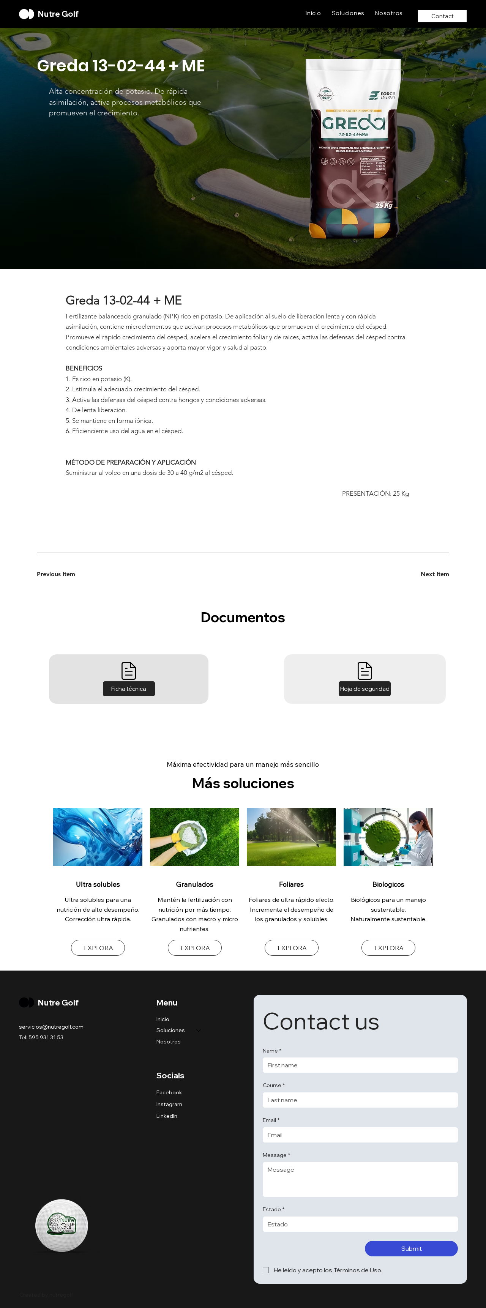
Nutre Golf (58, 14)
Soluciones (170, 1030)
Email (271, 1120)
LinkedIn (166, 1116)
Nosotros (168, 1041)
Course (274, 1085)
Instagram (169, 1104)
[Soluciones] (198, 1030)
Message (276, 1155)
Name (272, 1050)
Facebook (169, 1092)
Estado (273, 1209)
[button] (129, 689)
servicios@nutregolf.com (51, 1026)
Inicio (162, 1019)
